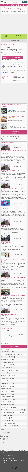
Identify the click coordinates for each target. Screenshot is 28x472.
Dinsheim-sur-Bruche (8, 354)
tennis (2, 72)
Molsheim (4, 360)
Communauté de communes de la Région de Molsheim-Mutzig (14, 335)
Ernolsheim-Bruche (7, 426)
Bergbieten (4, 375)
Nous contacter (7, 453)
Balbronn (4, 391)
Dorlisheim (4, 357)
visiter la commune (14, 347)
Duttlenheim (5, 423)
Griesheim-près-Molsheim (9, 410)
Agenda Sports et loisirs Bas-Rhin (10, 136)
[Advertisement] (14, 24)
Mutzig (5, 332)
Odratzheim (5, 421)
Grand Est (6, 340)
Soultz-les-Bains (6, 370)
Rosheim (4, 381)
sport (4, 65)
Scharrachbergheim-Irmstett (10, 413)
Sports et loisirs (7, 57)
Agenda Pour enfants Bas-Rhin (10, 139)
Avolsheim (4, 368)
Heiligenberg (5, 383)
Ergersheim (5, 399)
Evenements (5, 433)
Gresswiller (5, 352)
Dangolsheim (5, 365)
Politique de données (9, 463)
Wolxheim (4, 386)
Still (2, 373)
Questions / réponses (9, 458)
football (22, 65)
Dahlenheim (5, 407)
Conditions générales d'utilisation (13, 460)
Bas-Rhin (6, 338)
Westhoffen (5, 418)
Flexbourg (4, 378)
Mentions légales (8, 455)
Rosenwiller (5, 362)
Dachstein (4, 394)
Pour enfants (18, 57)
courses (14, 66)
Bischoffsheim (6, 397)
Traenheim (4, 405)
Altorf (3, 389)
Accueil (3, 430)
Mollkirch (4, 402)
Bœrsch (3, 415)
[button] (14, 36)
